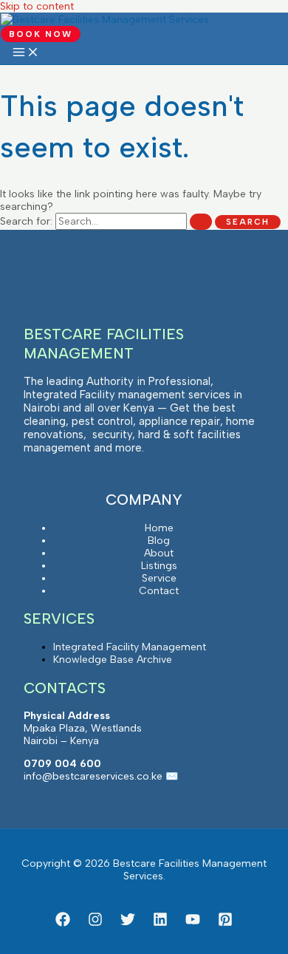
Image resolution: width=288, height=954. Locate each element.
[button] (40, 34)
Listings (159, 565)
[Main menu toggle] (26, 53)
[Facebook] (62, 923)
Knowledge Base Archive (112, 659)
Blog (159, 540)
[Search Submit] (201, 222)
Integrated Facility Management (129, 647)
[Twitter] (127, 923)
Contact (159, 591)
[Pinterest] (225, 923)
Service (159, 578)
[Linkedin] (160, 923)
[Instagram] (95, 923)
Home (159, 528)
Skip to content (37, 6)
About (159, 553)
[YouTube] (192, 923)
